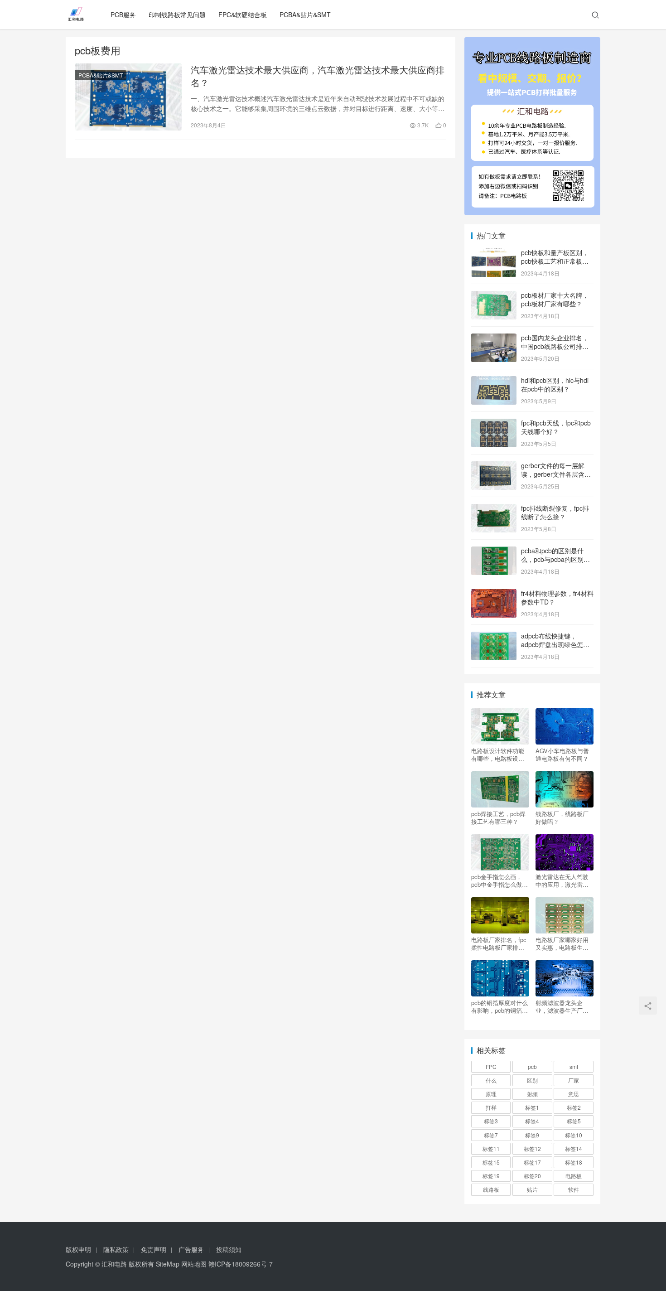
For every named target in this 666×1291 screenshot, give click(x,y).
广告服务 (191, 1249)
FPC (491, 1066)
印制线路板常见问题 (177, 14)
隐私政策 (116, 1249)
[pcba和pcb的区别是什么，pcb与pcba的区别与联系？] (493, 551)
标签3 (491, 1121)
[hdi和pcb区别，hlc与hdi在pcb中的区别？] (493, 381)
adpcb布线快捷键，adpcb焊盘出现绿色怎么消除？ (555, 644)
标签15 (491, 1162)
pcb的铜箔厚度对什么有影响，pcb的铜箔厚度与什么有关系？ (499, 1006)
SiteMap (167, 1263)
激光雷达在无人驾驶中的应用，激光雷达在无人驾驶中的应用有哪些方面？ (562, 880)
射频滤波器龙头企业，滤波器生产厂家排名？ (562, 1006)
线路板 (491, 1189)
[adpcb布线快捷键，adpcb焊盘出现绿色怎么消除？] (493, 636)
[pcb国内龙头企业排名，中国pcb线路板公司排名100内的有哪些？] (493, 338)
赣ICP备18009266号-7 (240, 1263)
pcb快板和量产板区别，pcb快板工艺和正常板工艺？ (555, 261)
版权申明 (78, 1249)
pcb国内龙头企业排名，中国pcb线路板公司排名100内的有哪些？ (555, 346)
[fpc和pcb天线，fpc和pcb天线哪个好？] (493, 423)
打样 (491, 1107)
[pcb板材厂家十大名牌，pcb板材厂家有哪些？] (493, 295)
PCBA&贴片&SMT (305, 14)
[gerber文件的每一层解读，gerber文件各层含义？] (493, 466)
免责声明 (153, 1249)
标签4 (532, 1121)
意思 (573, 1094)
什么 (491, 1080)
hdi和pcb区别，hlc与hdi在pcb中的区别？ (555, 385)
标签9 (532, 1135)
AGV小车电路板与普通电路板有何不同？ (562, 754)
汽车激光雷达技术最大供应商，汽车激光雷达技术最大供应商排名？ (317, 76)
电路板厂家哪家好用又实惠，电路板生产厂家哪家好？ (562, 943)
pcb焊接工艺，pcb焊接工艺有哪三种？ (498, 817)
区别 (532, 1080)
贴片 (532, 1189)
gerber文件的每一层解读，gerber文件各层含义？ (552, 474)
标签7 (491, 1135)
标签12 (532, 1148)
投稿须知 (228, 1249)
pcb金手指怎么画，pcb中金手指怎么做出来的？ (499, 880)
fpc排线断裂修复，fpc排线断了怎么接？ (555, 512)
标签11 (491, 1148)
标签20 (532, 1176)
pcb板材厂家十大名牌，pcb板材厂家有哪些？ (555, 299)
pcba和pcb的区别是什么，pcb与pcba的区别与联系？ (555, 559)
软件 (573, 1189)
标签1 (532, 1107)
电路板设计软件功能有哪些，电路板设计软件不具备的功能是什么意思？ (497, 754)
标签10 (573, 1135)
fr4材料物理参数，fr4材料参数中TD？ (557, 598)
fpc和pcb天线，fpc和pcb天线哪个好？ (556, 427)
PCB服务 (123, 14)
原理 (491, 1094)
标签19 (491, 1176)
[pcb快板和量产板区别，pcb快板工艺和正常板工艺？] (493, 253)
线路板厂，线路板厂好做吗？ (562, 817)
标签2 (574, 1107)
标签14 (573, 1148)
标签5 (574, 1121)
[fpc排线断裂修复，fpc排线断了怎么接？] (493, 508)
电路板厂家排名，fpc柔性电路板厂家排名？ (498, 943)
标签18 (573, 1162)
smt (573, 1066)
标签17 (532, 1162)
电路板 (573, 1176)
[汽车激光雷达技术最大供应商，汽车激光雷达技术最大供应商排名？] (128, 97)
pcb (532, 1066)
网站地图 (194, 1263)
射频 (532, 1094)
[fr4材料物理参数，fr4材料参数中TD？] (493, 594)
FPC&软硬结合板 (242, 14)
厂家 (573, 1080)
